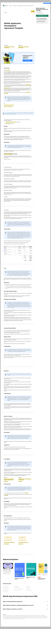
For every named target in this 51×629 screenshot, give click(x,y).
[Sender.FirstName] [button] (20, 46)
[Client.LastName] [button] (11, 46)
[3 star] (41, 22)
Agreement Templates (17, 590)
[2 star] (39, 22)
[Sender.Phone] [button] (6, 93)
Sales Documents (28, 587)
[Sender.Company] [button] (20, 47)
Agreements (15, 5)
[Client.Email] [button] (20, 481)
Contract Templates (5, 591)
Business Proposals (5, 590)
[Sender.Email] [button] (28, 92)
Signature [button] (8, 537)
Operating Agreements (6, 587)
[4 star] (43, 22)
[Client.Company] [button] (6, 47)
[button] (8, 540)
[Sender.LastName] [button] (26, 46)
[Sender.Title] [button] (5, 106)
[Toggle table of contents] (1, 1)
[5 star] (45, 22)
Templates (10, 5)
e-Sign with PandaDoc (47, 3)
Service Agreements (17, 587)
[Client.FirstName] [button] (6, 46)
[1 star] (38, 22)
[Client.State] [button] (6, 495)
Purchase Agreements (29, 590)
